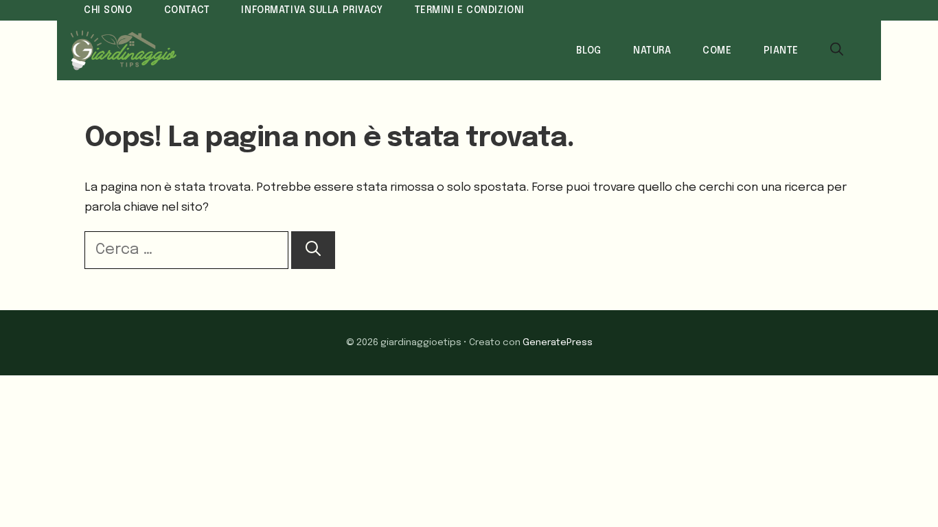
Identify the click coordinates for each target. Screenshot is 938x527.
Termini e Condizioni (470, 10)
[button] (836, 50)
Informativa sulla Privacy (311, 10)
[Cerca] (313, 250)
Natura (652, 51)
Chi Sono (108, 10)
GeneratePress (558, 342)
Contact (187, 10)
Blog (589, 51)
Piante (781, 51)
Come (716, 51)
